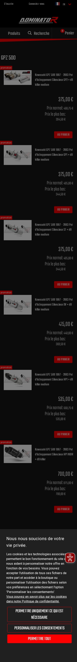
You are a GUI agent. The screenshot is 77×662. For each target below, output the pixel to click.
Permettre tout (39, 638)
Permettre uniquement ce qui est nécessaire (39, 614)
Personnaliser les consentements (39, 628)
